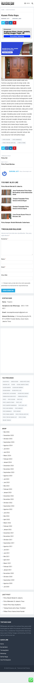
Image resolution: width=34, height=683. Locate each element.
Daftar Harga (4, 656)
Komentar (4, 239)
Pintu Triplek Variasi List (10, 417)
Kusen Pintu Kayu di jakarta (12, 605)
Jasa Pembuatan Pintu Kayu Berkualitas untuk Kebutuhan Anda (22, 192)
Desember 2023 (8, 465)
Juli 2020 (6, 587)
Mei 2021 (6, 556)
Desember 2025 (8, 435)
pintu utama (21, 142)
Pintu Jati (19, 402)
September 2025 (8, 442)
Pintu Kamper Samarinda (10, 405)
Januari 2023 (7, 492)
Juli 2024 (6, 449)
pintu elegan (6, 139)
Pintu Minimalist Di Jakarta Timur (13, 601)
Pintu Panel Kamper (8, 414)
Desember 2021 (8, 533)
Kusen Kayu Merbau (18, 387)
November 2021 (8, 536)
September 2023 (8, 472)
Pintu (4, 399)
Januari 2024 (7, 462)
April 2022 (6, 519)
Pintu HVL (19, 399)
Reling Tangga (7, 420)
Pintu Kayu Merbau (8, 408)
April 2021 (6, 560)
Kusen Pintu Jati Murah (9, 393)
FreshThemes (26, 668)
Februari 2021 (7, 566)
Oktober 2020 (7, 576)
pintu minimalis (17, 139)
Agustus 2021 (7, 546)
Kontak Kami (4, 647)
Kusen (13, 384)
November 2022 (8, 499)
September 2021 (8, 543)
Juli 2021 (6, 550)
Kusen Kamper (7, 387)
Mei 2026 (6, 432)
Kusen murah (6, 390)
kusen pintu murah (23, 393)
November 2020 (8, 573)
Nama (3, 259)
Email (3, 267)
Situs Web (4, 275)
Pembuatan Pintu (22, 396)
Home (2, 9)
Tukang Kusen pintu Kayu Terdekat (14, 608)
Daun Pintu (6, 381)
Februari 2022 (7, 526)
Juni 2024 (6, 452)
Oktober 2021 (7, 540)
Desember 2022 (8, 496)
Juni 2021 (6, 553)
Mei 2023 (6, 486)
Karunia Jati (5, 18)
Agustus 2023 (7, 476)
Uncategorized (10, 9)
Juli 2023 (6, 479)
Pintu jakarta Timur (8, 402)
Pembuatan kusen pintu (9, 396)
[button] (27, 3)
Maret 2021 (7, 563)
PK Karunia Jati (12, 668)
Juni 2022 (6, 513)
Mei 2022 (6, 516)
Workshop (3, 653)
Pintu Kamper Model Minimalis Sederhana (15, 222)
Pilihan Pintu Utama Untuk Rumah (13, 611)
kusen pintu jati (16, 390)
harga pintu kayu (24, 381)
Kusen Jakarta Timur (22, 384)
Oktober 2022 (7, 503)
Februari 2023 (7, 489)
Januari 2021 (7, 570)
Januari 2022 (7, 529)
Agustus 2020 (7, 583)
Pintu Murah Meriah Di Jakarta (11, 186)
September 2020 (8, 580)
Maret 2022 (7, 523)
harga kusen (14, 381)
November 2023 (8, 469)
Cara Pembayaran (5, 660)
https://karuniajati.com (25, 171)
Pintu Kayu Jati (22, 405)
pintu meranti (19, 408)
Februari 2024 (7, 459)
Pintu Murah (17, 411)
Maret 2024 (7, 455)
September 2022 (8, 506)
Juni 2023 (6, 482)
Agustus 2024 (7, 445)
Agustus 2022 (7, 509)
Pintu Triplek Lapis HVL (9, 142)
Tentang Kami (4, 650)
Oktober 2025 (7, 439)
